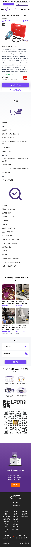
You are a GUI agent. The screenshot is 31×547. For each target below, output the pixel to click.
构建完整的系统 (16, 90)
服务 (6, 529)
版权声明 (24, 514)
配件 (26, 21)
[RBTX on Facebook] (28, 543)
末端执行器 (6, 516)
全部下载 (15, 362)
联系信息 (15, 521)
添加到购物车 (17, 85)
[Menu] (2, 9)
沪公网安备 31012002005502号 (22, 537)
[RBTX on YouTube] (23, 543)
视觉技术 (6, 521)
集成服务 (15, 526)
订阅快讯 (15, 524)
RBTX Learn (15, 529)
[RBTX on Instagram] (26, 543)
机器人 (6, 514)
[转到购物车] (29, 9)
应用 (15, 514)
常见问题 (15, 516)
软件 (6, 526)
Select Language (8, 4)
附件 (6, 531)
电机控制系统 (6, 519)
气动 (6, 524)
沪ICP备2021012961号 (7, 537)
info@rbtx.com (16, 505)
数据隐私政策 (24, 516)
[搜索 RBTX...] (26, 9)
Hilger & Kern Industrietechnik (13, 21)
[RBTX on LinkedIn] (20, 543)
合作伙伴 (15, 519)
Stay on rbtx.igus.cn (21, 4)
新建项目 (15, 485)
